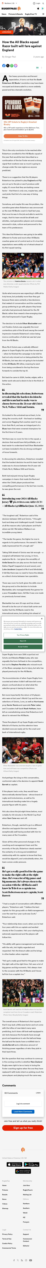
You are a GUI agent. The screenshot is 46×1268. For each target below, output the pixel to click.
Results (4, 1194)
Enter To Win (23, 136)
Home (4, 1185)
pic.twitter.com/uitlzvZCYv (28, 501)
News (4, 14)
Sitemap (5, 1208)
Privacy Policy (7, 1234)
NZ (24, 1217)
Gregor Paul (10, 56)
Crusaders (12, 593)
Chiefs (39, 403)
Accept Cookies (23, 647)
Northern (26, 1203)
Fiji (40, 180)
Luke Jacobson (8, 569)
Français (26, 1222)
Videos (4, 1204)
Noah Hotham (30, 708)
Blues (4, 428)
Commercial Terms (9, 1248)
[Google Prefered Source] (23, 1171)
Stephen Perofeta (18, 664)
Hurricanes (39, 701)
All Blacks (16, 83)
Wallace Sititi (15, 407)
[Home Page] (11, 8)
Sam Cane (11, 818)
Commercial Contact (27, 1240)
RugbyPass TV (31, 14)
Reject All (23, 641)
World (25, 1213)
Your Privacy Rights (23, 635)
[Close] (41, 618)
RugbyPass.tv (28, 1190)
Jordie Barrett (8, 1045)
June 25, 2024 (36, 505)
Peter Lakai (36, 705)
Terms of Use (6, 1239)
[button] (43, 14)
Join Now (26, 1185)
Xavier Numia (13, 705)
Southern (26, 1208)
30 (37, 67)
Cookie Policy (7, 1243)
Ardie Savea (7, 562)
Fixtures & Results (15, 14)
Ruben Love (24, 658)
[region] (23, 634)
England (31, 180)
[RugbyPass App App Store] (14, 1164)
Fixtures (5, 1190)
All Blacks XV (13, 364)
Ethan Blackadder (30, 323)
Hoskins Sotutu (20, 281)
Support (26, 1234)
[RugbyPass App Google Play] (31, 1164)
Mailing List (27, 1194)
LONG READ (6, 32)
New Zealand (36, 1062)
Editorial (26, 1246)
